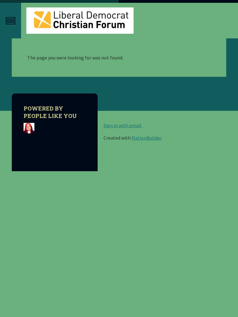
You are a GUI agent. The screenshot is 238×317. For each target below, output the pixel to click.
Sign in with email (122, 125)
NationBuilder (147, 138)
